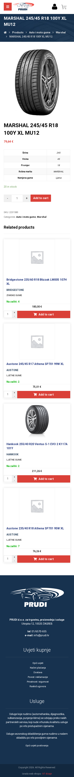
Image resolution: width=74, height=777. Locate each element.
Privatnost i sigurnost (38, 681)
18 (58, 165)
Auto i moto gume (26, 217)
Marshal (42, 217)
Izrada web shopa (31, 773)
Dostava (38, 672)
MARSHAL (58, 171)
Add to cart (40, 198)
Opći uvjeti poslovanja (37, 745)
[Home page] (5, 32)
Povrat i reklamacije (38, 677)
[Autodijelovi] (23, 7)
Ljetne (58, 178)
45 (58, 159)
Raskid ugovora (38, 686)
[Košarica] (64, 6)
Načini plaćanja (38, 667)
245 (58, 153)
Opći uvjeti (38, 663)
